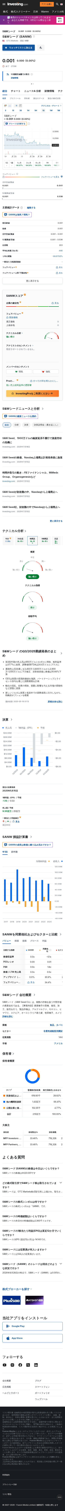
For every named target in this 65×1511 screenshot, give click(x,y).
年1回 (5, 851)
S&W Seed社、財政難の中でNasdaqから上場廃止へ (31, 507)
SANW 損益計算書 (15, 837)
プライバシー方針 (9, 1484)
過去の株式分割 (54, 98)
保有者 (6, 1053)
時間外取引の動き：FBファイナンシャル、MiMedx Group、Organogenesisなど (30, 474)
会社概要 (6, 1380)
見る (32, 982)
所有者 (27, 98)
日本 (35, 11)
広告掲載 (6, 1386)
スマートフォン (42, 1386)
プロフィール (15, 98)
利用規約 (6, 1475)
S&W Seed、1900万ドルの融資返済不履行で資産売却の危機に (32, 440)
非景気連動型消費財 (53, 1031)
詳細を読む (7, 1016)
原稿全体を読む (55, 701)
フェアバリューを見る (50, 177)
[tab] (8, 540)
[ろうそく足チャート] (5, 105)
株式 (5, 11)
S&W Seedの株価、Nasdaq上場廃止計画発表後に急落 (32, 457)
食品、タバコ (56, 1025)
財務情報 (49, 90)
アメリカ (58, 1043)
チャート (16, 90)
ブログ (38, 1380)
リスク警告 (6, 1494)
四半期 (14, 851)
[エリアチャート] (9, 105)
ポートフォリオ (42, 1393)
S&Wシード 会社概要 (16, 995)
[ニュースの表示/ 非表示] (20, 105)
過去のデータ (38, 98)
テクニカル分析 (13, 531)
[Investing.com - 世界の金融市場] (18, 4)
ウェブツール (41, 1399)
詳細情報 (14, 78)
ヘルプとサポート (10, 1393)
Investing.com (8, 481)
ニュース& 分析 (32, 90)
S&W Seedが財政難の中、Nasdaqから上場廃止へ (30, 491)
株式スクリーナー (20, 11)
